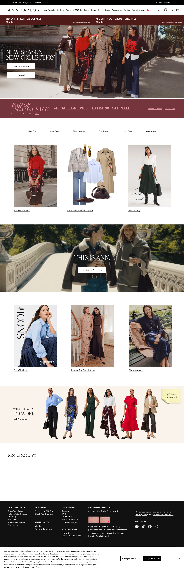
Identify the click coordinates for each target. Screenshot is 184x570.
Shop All (21, 75)
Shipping (12, 516)
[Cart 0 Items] (179, 10)
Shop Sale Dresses (155, 108)
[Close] (180, 558)
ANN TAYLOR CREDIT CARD (100, 507)
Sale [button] (148, 10)
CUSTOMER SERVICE (17, 507)
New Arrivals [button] (49, 10)
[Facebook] (138, 526)
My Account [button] (164, 2)
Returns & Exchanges (17, 514)
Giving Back (67, 516)
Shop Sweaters (79, 131)
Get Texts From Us (70, 519)
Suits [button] (100, 10)
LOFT (64, 514)
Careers (65, 511)
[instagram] (157, 526)
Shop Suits (127, 131)
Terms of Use (35, 567)
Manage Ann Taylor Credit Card (103, 511)
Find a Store (67, 533)
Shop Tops (32, 131)
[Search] (159, 10)
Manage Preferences (130, 558)
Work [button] (68, 10)
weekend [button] (77, 10)
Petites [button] (127, 10)
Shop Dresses (104, 131)
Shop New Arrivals (21, 66)
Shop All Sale (170, 108)
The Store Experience (71, 535)
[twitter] (145, 526)
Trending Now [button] (138, 10)
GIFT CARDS (40, 507)
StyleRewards (42, 522)
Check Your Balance (44, 514)
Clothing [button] (60, 10)
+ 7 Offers (49, 3)
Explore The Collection (92, 269)
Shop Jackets (151, 131)
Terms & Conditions (43, 529)
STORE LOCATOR (69, 529)
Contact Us (13, 525)
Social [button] (86, 10)
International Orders (17, 522)
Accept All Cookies (152, 558)
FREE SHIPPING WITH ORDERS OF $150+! (27, 3)
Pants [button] (93, 10)
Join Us (38, 526)
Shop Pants (54, 131)
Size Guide (13, 519)
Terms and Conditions (163, 514)
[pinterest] (151, 526)
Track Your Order (15, 511)
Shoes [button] (107, 10)
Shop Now (10, 22)
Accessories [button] (117, 10)
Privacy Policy (142, 514)
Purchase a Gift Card (44, 511)
